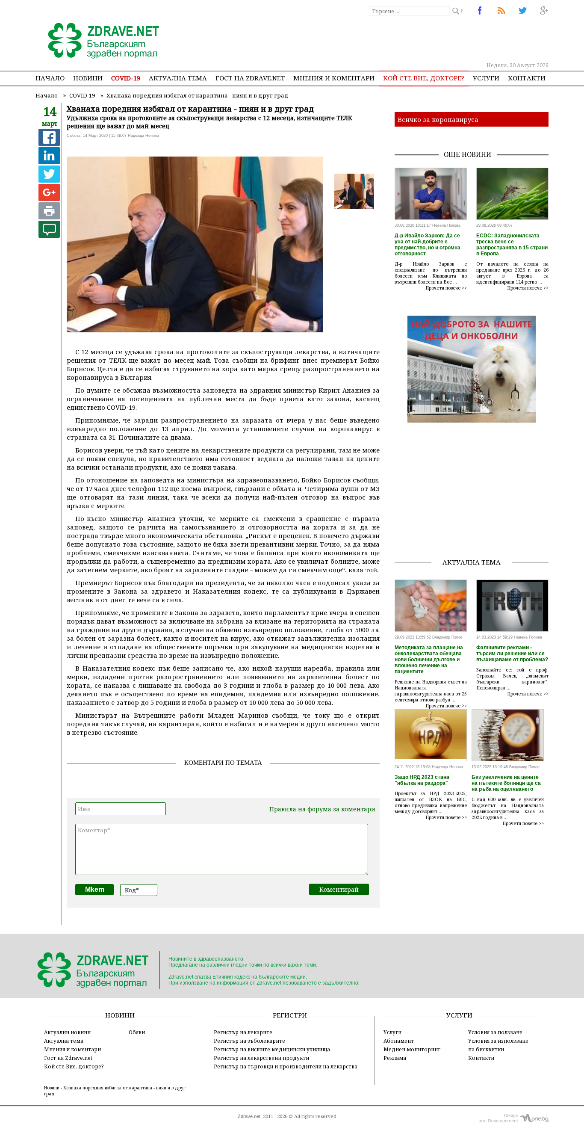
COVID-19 (125, 78)
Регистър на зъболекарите (249, 1040)
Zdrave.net (249, 1116)
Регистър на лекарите (243, 1032)
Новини (88, 78)
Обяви (137, 1032)
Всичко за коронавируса (438, 119)
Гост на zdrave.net (250, 78)
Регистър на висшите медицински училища (272, 1049)
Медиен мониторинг (411, 1049)
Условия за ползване (495, 1032)
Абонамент (398, 1040)
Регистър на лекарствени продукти (261, 1057)
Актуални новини (67, 1032)
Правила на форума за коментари (322, 809)
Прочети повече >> (446, 288)
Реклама (394, 1057)
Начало (50, 78)
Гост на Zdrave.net (68, 1057)
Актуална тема (178, 78)
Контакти (527, 78)
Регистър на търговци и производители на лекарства (285, 1066)
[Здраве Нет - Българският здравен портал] (98, 41)
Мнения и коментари (334, 78)
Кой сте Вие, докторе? (423, 78)
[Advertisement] (392, 38)
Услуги (486, 78)
